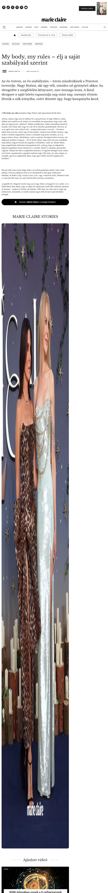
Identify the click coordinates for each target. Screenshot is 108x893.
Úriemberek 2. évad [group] (46, 35)
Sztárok (28, 27)
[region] (35, 535)
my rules (15, 44)
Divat (36, 27)
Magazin (19, 27)
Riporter (53, 27)
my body (6, 44)
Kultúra (85, 27)
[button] (35, 535)
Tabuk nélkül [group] (67, 35)
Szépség (44, 27)
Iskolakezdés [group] (26, 35)
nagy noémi (27, 44)
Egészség (64, 27)
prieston (38, 44)
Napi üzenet (74, 27)
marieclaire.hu (14, 71)
